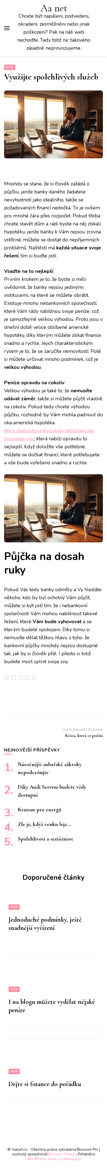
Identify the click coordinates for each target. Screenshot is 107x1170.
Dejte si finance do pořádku (45, 1084)
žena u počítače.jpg (64, 1158)
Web (9, 67)
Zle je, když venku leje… (44, 824)
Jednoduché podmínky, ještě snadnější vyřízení (45, 924)
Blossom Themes (62, 1154)
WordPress (36, 1158)
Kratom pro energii (39, 809)
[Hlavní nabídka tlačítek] (7, 28)
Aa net (54, 8)
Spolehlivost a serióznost (45, 839)
